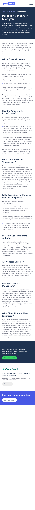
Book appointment (9, 358)
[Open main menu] (31, 4)
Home (3, 11)
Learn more (7, 384)
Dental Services (11, 11)
